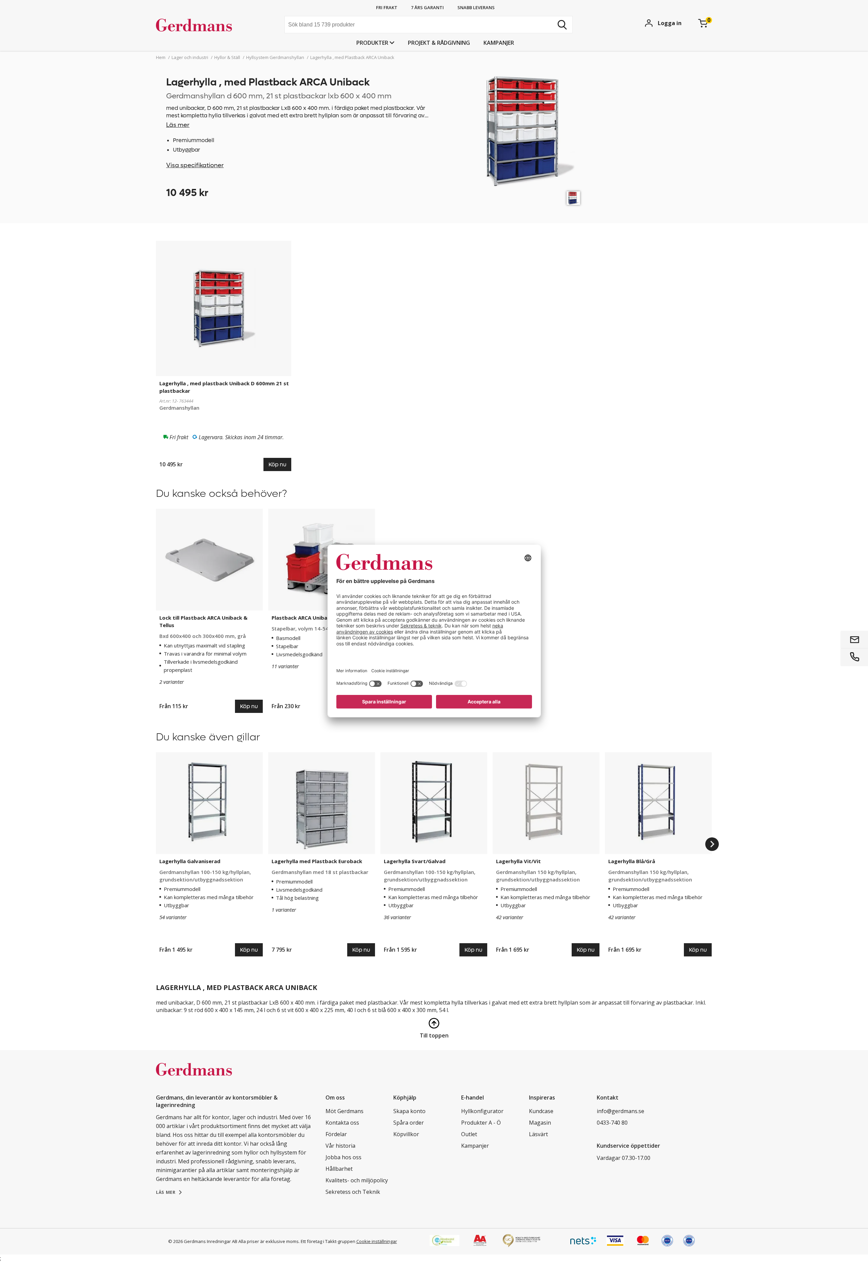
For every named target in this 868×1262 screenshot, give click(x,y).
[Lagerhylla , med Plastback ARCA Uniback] (573, 198)
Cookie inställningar (376, 1241)
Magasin (540, 1122)
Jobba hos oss (343, 1157)
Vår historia (340, 1145)
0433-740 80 (612, 1122)
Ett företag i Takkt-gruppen (328, 1241)
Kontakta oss (342, 1122)
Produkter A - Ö (481, 1122)
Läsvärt (538, 1134)
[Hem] (207, 25)
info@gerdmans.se (620, 1111)
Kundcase (541, 1111)
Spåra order (408, 1122)
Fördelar (336, 1134)
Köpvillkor (406, 1134)
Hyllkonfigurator (482, 1111)
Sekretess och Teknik (353, 1192)
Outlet (469, 1134)
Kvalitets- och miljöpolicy (357, 1180)
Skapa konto (409, 1111)
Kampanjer (499, 42)
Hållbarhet (339, 1168)
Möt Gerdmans (344, 1111)
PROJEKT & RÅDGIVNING (439, 42)
